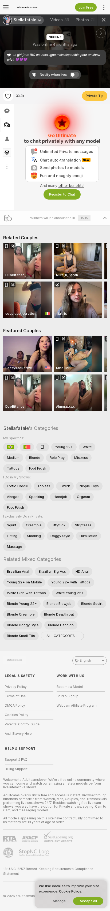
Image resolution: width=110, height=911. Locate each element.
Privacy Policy (16, 687)
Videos (59, 19)
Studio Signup (67, 696)
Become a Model (70, 687)
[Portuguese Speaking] (27, 447)
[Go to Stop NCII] (34, 852)
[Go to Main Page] (33, 7)
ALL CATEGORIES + (62, 636)
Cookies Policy (16, 715)
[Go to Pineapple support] (8, 853)
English (85, 660)
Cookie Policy (70, 891)
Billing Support (16, 769)
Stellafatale (16, 428)
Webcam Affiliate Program (77, 705)
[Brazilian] (10, 447)
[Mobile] (42, 447)
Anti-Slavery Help (18, 734)
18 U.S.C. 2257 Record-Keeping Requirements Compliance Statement (48, 871)
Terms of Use (15, 696)
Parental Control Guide (22, 724)
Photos (85, 19)
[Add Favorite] (8, 96)
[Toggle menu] (6, 7)
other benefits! (71, 185)
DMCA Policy (15, 705)
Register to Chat (62, 194)
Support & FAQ (16, 760)
